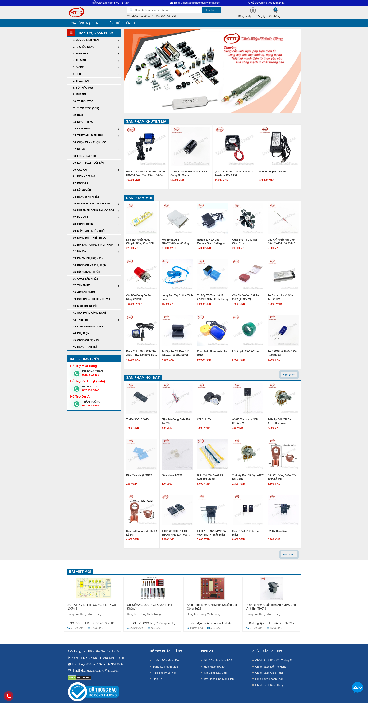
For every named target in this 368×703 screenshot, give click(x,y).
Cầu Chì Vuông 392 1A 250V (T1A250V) (245, 297)
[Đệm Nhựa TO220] (177, 454)
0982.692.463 (90, 374)
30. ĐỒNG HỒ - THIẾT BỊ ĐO (89, 237)
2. (83, 46)
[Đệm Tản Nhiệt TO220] (142, 454)
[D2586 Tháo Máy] (283, 509)
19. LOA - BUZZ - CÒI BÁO (88, 162)
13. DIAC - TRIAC (83, 121)
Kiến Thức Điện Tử (121, 23)
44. (81, 333)
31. (93, 244)
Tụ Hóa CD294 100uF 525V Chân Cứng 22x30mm (189, 173)
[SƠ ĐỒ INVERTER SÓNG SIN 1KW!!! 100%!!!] (93, 588)
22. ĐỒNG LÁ (81, 183)
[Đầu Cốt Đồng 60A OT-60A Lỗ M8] (142, 509)
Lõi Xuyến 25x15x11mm (246, 351)
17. (79, 149)
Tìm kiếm (211, 10)
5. (78, 67)
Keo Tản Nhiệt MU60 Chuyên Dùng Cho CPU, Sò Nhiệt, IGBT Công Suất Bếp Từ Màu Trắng (141, 242)
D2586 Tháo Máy (277, 531)
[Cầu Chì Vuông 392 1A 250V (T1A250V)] (248, 274)
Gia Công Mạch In (84, 23)
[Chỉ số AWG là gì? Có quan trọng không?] (152, 588)
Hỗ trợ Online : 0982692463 (237, 2)
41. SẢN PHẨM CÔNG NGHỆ (89, 312)
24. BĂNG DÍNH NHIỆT (86, 196)
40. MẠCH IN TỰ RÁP (85, 306)
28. (83, 224)
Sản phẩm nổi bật (143, 377)
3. (80, 53)
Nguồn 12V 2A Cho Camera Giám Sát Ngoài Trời (211, 242)
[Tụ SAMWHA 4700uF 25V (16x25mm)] (283, 330)
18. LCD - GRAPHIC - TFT (88, 156)
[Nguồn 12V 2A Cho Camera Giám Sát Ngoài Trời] (212, 218)
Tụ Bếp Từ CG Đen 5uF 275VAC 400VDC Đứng (175, 353)
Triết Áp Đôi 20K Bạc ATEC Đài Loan (280, 421)
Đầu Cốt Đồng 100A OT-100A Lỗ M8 (282, 477)
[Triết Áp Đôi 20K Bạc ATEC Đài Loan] (283, 398)
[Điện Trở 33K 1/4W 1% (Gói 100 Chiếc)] (212, 454)
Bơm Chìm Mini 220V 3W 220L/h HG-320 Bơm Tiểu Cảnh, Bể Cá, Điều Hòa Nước (141, 353)
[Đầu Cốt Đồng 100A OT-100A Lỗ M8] (283, 454)
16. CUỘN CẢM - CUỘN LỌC (89, 142)
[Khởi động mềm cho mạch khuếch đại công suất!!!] (212, 588)
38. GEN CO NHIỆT (84, 292)
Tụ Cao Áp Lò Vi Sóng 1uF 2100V (281, 297)
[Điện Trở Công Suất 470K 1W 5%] (177, 398)
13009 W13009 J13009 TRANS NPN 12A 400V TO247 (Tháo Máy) (175, 533)
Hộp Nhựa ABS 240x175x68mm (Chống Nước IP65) (175, 242)
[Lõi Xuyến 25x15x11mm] (248, 330)
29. (89, 231)
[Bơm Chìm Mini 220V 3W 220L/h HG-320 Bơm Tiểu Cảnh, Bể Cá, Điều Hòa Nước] (142, 330)
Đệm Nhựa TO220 (172, 475)
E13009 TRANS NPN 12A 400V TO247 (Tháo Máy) (211, 533)
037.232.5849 (90, 390)
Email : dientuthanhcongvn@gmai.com (166, 2)
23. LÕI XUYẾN (82, 190)
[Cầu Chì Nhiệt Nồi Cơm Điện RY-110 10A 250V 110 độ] (283, 218)
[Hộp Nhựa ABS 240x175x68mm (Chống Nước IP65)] (177, 218)
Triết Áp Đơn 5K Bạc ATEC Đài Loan (248, 477)
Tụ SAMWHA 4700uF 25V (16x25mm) (282, 353)
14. (81, 128)
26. (93, 210)
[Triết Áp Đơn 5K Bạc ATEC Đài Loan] (248, 454)
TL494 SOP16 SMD (137, 419)
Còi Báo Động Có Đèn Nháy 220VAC (139, 297)
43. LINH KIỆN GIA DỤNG (88, 326)
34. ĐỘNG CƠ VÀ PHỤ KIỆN (89, 265)
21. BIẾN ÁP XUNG (84, 176)
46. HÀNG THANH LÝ (85, 346)
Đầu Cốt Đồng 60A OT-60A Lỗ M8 (141, 533)
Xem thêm (289, 374)
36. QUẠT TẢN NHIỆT (85, 278)
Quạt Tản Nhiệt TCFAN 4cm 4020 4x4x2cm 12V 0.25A (234, 173)
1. (86, 40)
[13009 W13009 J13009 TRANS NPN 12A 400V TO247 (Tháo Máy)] (177, 509)
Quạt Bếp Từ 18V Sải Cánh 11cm (244, 241)
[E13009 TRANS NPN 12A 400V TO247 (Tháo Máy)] (212, 509)
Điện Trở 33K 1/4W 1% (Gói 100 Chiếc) (210, 477)
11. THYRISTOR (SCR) (86, 108)
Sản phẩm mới (139, 198)
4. (79, 60)
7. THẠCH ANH (81, 80)
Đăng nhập (244, 16)
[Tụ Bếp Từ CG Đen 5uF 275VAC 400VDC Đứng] (177, 330)
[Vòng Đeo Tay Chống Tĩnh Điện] (177, 274)
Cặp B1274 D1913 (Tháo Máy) (246, 533)
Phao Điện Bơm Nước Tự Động (212, 353)
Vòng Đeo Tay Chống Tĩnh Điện (177, 297)
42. (80, 319)
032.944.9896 (90, 405)
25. (91, 203)
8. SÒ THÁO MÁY (83, 87)
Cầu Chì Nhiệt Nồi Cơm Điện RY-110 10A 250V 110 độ (283, 242)
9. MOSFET (79, 94)
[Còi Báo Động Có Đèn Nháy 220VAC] (142, 274)
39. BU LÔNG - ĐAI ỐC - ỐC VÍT (91, 299)
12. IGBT (78, 115)
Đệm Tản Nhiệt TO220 (139, 475)
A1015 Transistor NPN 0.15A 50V (245, 421)
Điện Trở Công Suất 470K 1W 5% (176, 421)
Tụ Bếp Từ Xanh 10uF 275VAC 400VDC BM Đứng (212, 297)
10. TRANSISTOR (83, 101)
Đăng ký (261, 16)
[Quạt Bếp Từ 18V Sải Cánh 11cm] (248, 218)
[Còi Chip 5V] (212, 398)
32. (79, 251)
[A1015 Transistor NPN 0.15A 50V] (248, 398)
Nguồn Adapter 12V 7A (272, 171)
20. (80, 169)
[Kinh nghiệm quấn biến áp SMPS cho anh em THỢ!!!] (272, 588)
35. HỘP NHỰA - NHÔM (86, 271)
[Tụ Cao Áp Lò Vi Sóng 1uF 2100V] (283, 274)
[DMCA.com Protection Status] (79, 677)
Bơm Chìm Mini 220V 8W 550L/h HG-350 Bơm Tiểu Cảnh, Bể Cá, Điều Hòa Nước (145, 173)
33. (88, 258)
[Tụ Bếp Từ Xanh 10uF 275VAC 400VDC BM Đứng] (212, 274)
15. (88, 135)
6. (77, 74)
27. (80, 217)
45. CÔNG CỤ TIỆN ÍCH (86, 340)
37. (81, 285)
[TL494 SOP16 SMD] (142, 398)
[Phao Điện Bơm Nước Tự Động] (212, 330)
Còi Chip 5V (204, 419)
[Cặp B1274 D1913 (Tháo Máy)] (248, 509)
